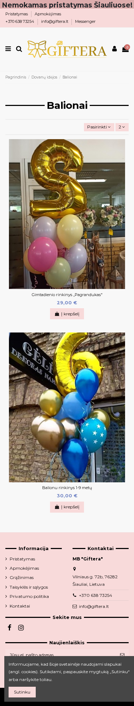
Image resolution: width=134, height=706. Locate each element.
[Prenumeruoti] (122, 655)
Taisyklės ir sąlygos (29, 587)
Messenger (85, 21)
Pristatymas (17, 13)
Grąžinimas (22, 577)
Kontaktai (20, 606)
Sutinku (22, 692)
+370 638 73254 (20, 21)
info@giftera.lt (55, 21)
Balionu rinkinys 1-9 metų (67, 487)
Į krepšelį (70, 313)
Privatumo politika (29, 596)
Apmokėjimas (48, 13)
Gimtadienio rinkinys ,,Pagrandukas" (67, 294)
